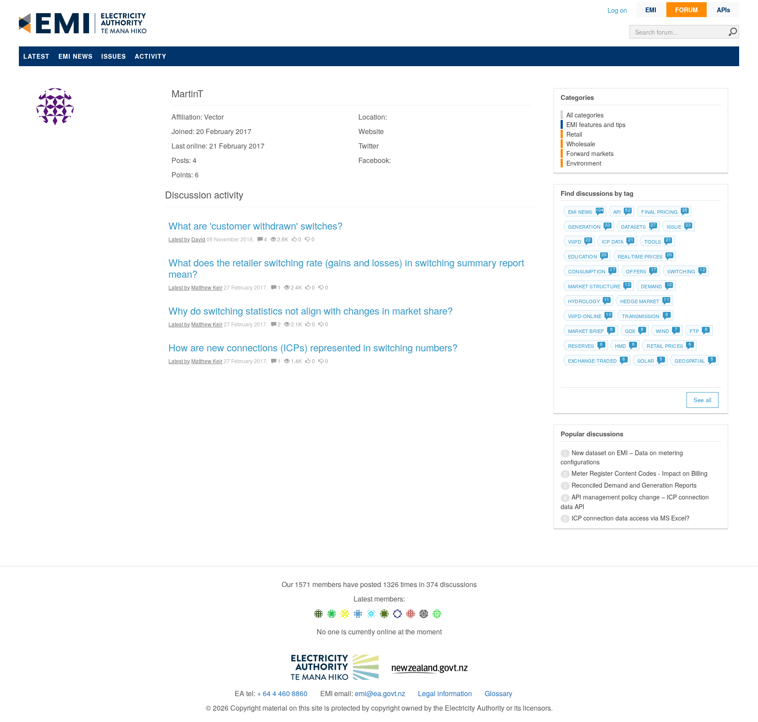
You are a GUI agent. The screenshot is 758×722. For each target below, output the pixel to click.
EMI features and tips (596, 124)
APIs (723, 9)
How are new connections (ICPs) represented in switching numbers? (313, 347)
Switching (686, 271)
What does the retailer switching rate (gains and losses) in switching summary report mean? (346, 267)
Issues (113, 56)
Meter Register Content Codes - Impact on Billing (640, 473)
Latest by (179, 239)
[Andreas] (410, 613)
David (198, 239)
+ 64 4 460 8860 (282, 693)
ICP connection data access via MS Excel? (631, 517)
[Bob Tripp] (437, 613)
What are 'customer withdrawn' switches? (255, 225)
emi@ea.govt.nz (380, 693)
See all (703, 400)
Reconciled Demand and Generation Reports (634, 485)
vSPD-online (589, 315)
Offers (640, 271)
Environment (583, 163)
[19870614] (331, 613)
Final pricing (664, 211)
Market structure (598, 286)
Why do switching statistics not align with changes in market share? (310, 310)
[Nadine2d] (371, 613)
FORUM (686, 9)
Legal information (445, 693)
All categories (585, 114)
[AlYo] (344, 613)
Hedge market (644, 300)
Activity (150, 56)
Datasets (638, 226)
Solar (649, 360)
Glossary (498, 693)
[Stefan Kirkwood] (318, 613)
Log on (617, 9)
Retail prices (669, 345)
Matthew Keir (206, 287)
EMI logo (84, 23)
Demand (656, 286)
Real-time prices (645, 256)
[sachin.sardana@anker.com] (423, 613)
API (621, 211)
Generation (589, 226)
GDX (634, 330)
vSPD (579, 241)
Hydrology (588, 300)
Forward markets (590, 153)
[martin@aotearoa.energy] (384, 613)
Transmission (645, 315)
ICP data (617, 241)
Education (587, 256)
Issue (678, 226)
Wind (666, 330)
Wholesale (580, 143)
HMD (625, 345)
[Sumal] (358, 613)
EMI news (75, 56)
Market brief (590, 330)
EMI (650, 9)
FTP (699, 330)
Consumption (591, 271)
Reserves (585, 345)
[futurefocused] (397, 613)
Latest (36, 56)
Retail (574, 134)
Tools (657, 241)
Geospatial (694, 360)
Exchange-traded (596, 360)
